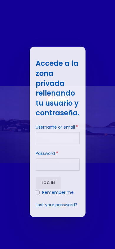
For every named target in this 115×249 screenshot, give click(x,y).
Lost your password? (56, 205)
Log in (48, 183)
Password (47, 153)
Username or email (57, 127)
